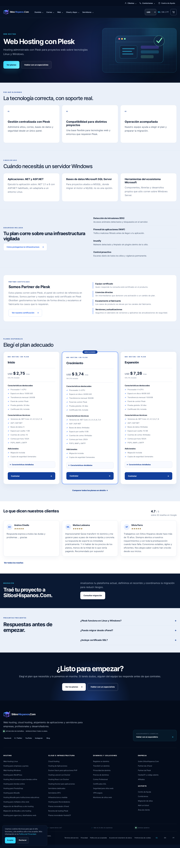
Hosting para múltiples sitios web (16, 802)
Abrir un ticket (143, 805)
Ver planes (11, 65)
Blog (48, 738)
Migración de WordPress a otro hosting (18, 806)
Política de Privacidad (27, 834)
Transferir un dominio (101, 766)
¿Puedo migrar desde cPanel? (96, 630)
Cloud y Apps (72, 12)
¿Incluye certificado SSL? (94, 640)
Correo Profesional (100, 779)
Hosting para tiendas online (14, 784)
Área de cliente (144, 810)
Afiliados (141, 779)
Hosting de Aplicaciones (57, 766)
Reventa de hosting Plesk (58, 811)
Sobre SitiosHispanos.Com (148, 761)
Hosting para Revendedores (59, 802)
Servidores (88, 12)
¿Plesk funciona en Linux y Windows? (101, 620)
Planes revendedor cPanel (58, 806)
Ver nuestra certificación (25, 313)
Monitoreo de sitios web (102, 797)
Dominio (39, 12)
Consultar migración (93, 595)
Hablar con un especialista (36, 65)
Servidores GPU (54, 793)
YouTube (28, 738)
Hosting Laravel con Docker (59, 775)
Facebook (7, 738)
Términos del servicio (71, 838)
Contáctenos (148, 3)
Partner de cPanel (145, 766)
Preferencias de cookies (143, 838)
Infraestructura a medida (57, 797)
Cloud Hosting (53, 761)
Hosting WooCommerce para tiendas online (20, 779)
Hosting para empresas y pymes (15, 766)
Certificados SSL (99, 784)
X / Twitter (18, 738)
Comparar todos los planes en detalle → (90, 490)
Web (60, 12)
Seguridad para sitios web (103, 788)
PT (167, 12)
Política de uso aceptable (98, 838)
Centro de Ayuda (168, 3)
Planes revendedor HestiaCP (59, 815)
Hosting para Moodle (11, 793)
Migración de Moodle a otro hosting (17, 811)
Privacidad (84, 838)
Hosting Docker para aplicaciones (61, 784)
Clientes (132, 3)
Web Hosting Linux (10, 761)
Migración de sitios (145, 801)
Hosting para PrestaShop (13, 788)
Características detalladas (23, 464)
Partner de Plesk (144, 770)
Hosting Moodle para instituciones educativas (21, 797)
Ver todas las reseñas (13, 563)
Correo (50, 12)
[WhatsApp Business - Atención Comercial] (1, 846)
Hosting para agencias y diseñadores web (19, 815)
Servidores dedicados (56, 788)
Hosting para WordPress (12, 775)
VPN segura (97, 793)
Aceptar (10, 840)
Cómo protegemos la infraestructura (25, 247)
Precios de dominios (101, 775)
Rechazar (23, 840)
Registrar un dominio (101, 761)
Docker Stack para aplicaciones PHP (62, 770)
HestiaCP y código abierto (148, 775)
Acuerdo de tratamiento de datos (120, 838)
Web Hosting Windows (12, 770)
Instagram (39, 738)
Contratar (31, 476)
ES (159, 12)
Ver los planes (74, 687)
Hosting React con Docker (58, 779)
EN (163, 12)
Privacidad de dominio (102, 770)
